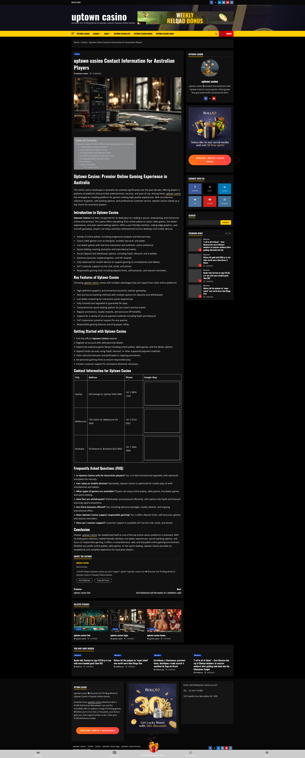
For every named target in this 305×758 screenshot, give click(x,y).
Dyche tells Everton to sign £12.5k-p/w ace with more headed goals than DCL (195, 260)
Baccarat (206, 239)
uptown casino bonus (143, 33)
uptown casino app (122, 33)
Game (106, 33)
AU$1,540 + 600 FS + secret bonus (210, 160)
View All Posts (103, 580)
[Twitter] (210, 98)
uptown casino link (82, 635)
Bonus (229, 33)
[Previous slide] (226, 233)
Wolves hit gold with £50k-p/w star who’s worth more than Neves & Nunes (195, 244)
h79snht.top (159, 670)
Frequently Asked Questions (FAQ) (95, 158)
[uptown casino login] (127, 620)
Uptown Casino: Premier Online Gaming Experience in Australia (105, 144)
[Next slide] (229, 233)
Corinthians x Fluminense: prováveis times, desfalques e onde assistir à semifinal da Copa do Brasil (195, 291)
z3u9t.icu (79, 667)
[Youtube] (214, 98)
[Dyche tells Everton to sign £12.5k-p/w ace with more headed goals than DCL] (92, 655)
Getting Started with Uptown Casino (96, 153)
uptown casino (99, 16)
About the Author (89, 164)
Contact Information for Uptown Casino (98, 156)
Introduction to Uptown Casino (94, 147)
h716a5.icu (199, 673)
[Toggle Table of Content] (131, 140)
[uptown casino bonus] (164, 620)
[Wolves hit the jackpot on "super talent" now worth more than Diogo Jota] (132, 655)
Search (192, 215)
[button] (72, 34)
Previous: (82, 591)
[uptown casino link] (91, 620)
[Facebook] (206, 98)
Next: (158, 591)
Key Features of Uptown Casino (94, 150)
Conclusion (86, 161)
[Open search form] (216, 34)
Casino (96, 33)
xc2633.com (120, 667)
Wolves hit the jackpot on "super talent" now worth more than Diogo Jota (195, 275)
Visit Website (84, 580)
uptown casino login (165, 33)
